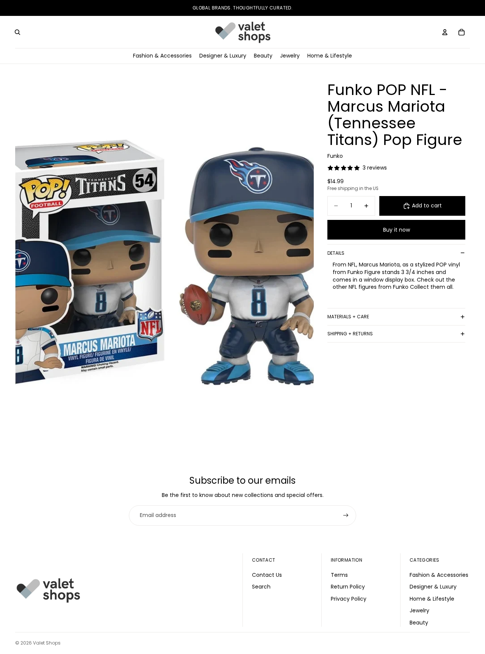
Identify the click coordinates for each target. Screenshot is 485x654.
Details (335, 253)
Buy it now (396, 230)
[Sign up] (346, 515)
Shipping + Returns (350, 333)
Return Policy (348, 586)
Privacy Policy (348, 598)
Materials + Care (348, 316)
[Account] (444, 32)
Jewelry (419, 610)
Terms (339, 574)
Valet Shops (47, 643)
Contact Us (267, 574)
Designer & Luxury (433, 586)
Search (261, 586)
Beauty (419, 622)
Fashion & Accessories (439, 574)
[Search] (17, 32)
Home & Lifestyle (432, 598)
